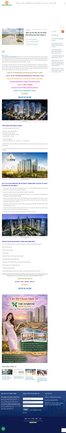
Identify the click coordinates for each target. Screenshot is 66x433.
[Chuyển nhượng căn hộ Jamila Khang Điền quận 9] (19, 372)
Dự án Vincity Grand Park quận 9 (9, 56)
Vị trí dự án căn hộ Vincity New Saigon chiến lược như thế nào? (30, 378)
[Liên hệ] (3, 429)
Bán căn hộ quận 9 (33, 39)
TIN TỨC (50, 3)
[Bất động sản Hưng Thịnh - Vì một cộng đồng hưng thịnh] (7, 3)
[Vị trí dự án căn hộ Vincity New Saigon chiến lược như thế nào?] (30, 372)
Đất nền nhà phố (29, 3)
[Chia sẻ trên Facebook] (27, 44)
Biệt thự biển (37, 3)
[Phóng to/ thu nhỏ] (5, 425)
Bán (42, 3)
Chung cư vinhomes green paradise (53, 397)
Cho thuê (46, 3)
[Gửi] (62, 31)
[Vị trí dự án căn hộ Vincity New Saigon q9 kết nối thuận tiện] (7, 371)
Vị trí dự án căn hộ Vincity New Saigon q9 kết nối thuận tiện (6, 378)
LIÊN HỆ (54, 3)
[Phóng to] (3, 43)
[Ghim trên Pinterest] (34, 44)
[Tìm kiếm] (64, 3)
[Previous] (2, 379)
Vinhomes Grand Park (35, 41)
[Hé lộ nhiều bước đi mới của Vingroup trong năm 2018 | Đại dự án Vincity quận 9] (42, 372)
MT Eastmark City (57, 404)
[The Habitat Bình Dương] (25, 328)
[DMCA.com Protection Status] (33, 422)
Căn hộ (23, 3)
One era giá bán (60, 38)
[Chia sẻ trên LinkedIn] (36, 44)
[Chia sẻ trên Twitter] (29, 44)
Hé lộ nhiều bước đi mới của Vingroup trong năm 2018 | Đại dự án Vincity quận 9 (42, 380)
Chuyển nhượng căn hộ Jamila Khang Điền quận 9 (19, 378)
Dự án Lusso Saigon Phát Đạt (51, 400)
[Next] (47, 379)
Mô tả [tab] (3, 52)
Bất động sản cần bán (37, 29)
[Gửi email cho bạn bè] (31, 44)
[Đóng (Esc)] (1, 425)
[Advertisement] (33, 16)
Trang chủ (18, 3)
